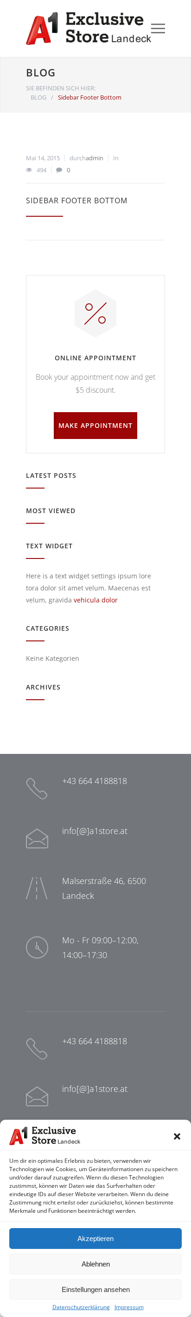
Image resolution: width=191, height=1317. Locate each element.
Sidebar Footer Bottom (76, 200)
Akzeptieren (95, 1238)
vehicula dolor (96, 600)
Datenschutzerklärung (81, 1307)
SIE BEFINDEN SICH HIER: (61, 88)
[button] (177, 1136)
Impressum (129, 1307)
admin (94, 158)
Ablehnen (96, 1264)
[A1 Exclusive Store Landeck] (88, 28)
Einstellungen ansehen (96, 1289)
